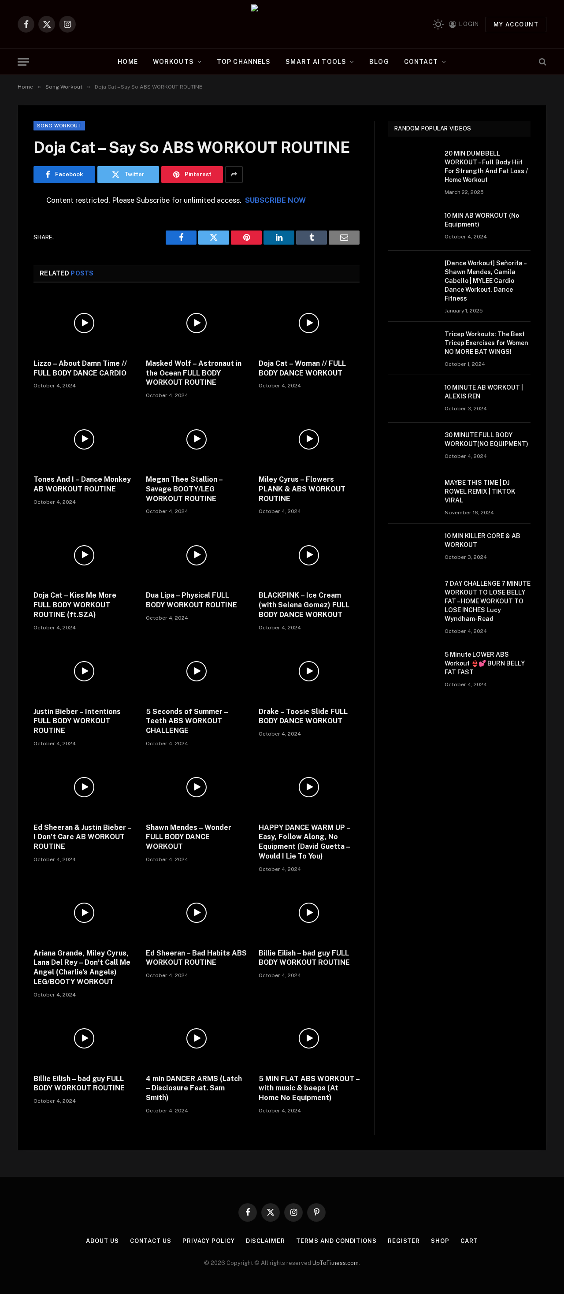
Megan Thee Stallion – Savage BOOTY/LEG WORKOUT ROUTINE (184, 489)
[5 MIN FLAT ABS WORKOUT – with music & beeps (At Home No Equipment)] (309, 1038)
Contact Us (150, 1241)
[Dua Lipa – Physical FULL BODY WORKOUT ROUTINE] (196, 555)
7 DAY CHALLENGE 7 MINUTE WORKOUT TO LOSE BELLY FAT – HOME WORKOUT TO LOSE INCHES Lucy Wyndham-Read (488, 601)
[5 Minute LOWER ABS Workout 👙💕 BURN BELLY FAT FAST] (412, 666)
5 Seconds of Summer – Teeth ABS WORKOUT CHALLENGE (187, 721)
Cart (469, 1241)
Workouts (173, 61)
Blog (379, 61)
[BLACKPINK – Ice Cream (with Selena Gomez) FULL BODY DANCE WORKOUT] (309, 555)
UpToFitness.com (335, 1263)
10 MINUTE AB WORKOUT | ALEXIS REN (484, 392)
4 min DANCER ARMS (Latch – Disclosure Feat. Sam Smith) (194, 1088)
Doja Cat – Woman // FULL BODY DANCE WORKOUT (302, 368)
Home (127, 61)
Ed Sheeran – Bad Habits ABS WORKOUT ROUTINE (196, 958)
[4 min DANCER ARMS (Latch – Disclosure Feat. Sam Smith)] (196, 1038)
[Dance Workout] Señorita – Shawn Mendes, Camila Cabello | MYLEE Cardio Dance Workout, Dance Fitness (485, 281)
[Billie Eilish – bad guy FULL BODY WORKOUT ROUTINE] (309, 913)
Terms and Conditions (336, 1241)
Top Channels (244, 61)
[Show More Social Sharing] (234, 174)
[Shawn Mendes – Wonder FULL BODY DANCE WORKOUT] (196, 787)
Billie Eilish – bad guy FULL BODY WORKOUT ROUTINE (304, 958)
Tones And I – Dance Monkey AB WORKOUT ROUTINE (82, 484)
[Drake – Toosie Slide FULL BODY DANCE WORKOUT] (309, 671)
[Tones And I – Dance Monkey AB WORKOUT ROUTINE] (83, 439)
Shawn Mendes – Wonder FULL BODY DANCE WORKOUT (188, 837)
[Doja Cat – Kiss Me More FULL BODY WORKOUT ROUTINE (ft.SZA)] (83, 555)
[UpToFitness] (282, 24)
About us (102, 1241)
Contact (421, 61)
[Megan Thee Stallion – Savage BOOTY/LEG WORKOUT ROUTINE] (196, 439)
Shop (440, 1241)
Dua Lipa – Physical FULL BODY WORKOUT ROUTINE (191, 600)
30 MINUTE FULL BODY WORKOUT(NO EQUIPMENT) (486, 439)
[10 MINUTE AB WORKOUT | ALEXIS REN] (412, 399)
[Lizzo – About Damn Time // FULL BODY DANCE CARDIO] (83, 323)
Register (404, 1241)
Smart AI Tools (316, 61)
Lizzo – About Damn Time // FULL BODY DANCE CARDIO (80, 368)
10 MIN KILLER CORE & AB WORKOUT (482, 540)
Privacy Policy (208, 1241)
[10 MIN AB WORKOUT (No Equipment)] (412, 227)
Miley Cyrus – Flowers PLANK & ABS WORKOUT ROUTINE (302, 489)
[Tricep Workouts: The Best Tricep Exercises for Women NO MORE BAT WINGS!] (412, 345)
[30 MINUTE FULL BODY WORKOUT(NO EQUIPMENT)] (412, 446)
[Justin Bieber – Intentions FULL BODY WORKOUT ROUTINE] (83, 671)
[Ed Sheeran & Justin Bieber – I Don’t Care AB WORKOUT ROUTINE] (83, 787)
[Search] (541, 62)
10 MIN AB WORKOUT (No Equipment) (482, 220)
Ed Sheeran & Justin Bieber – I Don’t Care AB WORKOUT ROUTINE (82, 837)
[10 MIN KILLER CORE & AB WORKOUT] (412, 547)
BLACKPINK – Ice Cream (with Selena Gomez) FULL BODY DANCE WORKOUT (304, 605)
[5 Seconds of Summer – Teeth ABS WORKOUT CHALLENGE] (196, 671)
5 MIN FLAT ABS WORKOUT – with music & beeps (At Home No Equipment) (309, 1088)
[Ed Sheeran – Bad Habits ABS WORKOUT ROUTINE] (196, 913)
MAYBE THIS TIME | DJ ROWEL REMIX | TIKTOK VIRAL (480, 491)
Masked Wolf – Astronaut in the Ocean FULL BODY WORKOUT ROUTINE (193, 373)
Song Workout (59, 125)
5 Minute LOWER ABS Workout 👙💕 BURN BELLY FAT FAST (485, 663)
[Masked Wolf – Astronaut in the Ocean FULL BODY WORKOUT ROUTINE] (196, 323)
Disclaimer (265, 1241)
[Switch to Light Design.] (438, 24)
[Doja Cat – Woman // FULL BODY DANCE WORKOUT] (309, 323)
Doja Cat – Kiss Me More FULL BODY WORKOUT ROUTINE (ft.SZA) (74, 605)
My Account (516, 24)
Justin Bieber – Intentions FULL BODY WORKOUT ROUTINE (77, 721)
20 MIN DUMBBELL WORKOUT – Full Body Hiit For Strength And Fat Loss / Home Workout (486, 166)
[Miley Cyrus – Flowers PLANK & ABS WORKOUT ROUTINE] (309, 439)
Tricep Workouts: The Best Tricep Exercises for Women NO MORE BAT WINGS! (486, 343)
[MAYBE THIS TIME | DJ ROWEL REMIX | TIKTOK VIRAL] (412, 494)
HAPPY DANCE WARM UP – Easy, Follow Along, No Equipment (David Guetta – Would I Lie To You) (304, 841)
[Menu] (23, 62)
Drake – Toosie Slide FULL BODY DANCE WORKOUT (303, 716)
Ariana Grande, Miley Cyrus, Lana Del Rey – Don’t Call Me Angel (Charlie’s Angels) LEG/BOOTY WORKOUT (81, 967)
